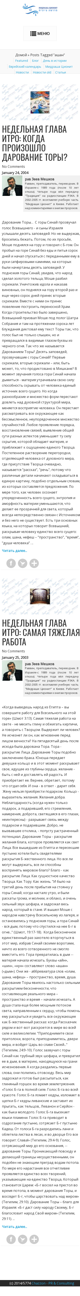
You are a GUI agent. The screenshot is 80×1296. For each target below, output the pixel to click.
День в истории (55, 61)
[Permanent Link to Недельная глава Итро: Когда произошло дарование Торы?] (40, 119)
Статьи (60, 72)
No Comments (13, 166)
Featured (21, 61)
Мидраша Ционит (59, 67)
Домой (21, 55)
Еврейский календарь (25, 67)
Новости (22, 72)
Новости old (42, 72)
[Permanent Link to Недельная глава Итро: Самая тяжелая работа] (40, 613)
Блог (35, 61)
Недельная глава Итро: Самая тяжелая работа (41, 632)
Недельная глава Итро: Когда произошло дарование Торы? (35, 142)
